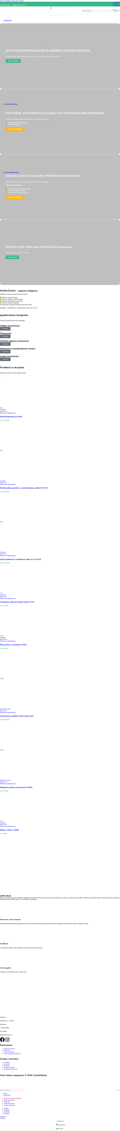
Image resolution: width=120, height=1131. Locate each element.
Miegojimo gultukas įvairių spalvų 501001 (16, 787)
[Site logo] (60, 15)
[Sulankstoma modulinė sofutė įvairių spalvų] (60, 677)
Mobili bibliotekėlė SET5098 (11, 417)
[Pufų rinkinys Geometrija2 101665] (60, 634)
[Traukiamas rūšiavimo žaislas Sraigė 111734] (60, 591)
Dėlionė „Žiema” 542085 (9, 830)
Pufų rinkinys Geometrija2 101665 (13, 645)
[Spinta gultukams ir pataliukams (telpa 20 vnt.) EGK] (60, 520)
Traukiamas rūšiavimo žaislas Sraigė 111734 (17, 602)
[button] (2, 409)
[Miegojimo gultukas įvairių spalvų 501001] (60, 748)
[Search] (108, 11)
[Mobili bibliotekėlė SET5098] (60, 406)
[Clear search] (104, 11)
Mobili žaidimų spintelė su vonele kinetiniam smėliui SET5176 (24, 488)
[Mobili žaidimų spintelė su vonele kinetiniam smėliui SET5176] (60, 449)
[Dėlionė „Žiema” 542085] (60, 819)
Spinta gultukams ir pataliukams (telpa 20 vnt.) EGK (20, 559)
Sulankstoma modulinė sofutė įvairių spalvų (17, 716)
